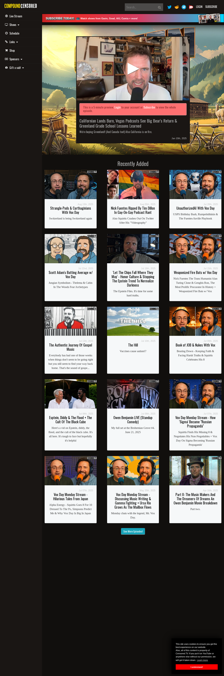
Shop (12, 50)
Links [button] (12, 42)
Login (199, 7)
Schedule (14, 33)
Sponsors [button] (15, 59)
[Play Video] (133, 68)
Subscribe (211, 7)
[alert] (133, 18)
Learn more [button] (202, 660)
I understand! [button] (197, 667)
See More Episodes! (133, 531)
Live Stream (15, 16)
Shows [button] (13, 25)
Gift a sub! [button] (15, 68)
